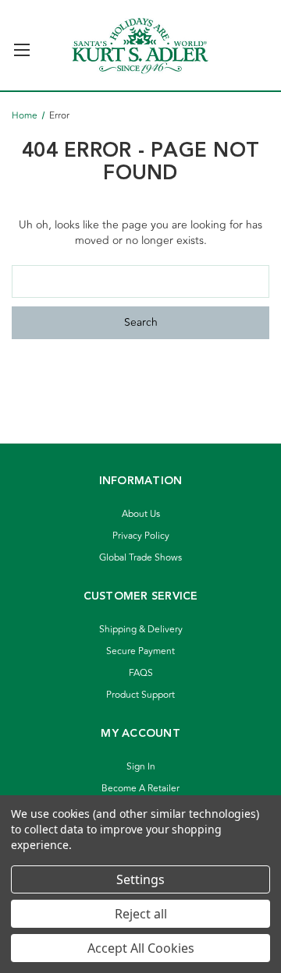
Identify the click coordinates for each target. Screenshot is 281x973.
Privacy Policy (140, 536)
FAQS (141, 673)
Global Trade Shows (140, 557)
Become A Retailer (140, 788)
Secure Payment (140, 651)
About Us (141, 514)
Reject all (141, 913)
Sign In (140, 766)
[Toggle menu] (21, 43)
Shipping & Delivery (141, 629)
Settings (140, 879)
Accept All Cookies (140, 948)
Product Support (140, 695)
